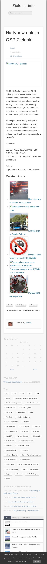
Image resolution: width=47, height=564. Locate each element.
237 (22, 393)
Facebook (21, 19)
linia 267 (36, 431)
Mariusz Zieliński (22, 436)
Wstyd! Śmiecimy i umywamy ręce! (26, 511)
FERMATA (9, 417)
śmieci (8, 479)
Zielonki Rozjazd (32, 474)
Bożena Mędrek (25, 407)
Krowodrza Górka (11, 431)
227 (14, 393)
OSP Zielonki (21, 305)
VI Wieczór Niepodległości (12, 382)
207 (7, 393)
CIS (31, 412)
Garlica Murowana (12, 422)
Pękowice (34, 305)
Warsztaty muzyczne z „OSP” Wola (24, 537)
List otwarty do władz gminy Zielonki (23, 497)
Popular (16, 518)
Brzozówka (21, 412)
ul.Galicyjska (10, 464)
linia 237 (25, 431)
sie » (35, 370)
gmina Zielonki (10, 426)
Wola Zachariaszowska (30, 469)
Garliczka (26, 422)
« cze (12, 370)
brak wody (9, 412)
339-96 (10, 305)
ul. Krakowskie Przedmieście (28, 464)
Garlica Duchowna (24, 417)
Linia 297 (9, 436)
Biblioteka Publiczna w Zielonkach (26, 398)
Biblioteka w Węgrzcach (13, 403)
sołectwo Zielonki (11, 455)
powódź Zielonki (11, 450)
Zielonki (12, 48)
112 (11, 56)
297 (38, 393)
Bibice (8, 398)
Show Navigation (37, 22)
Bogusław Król (10, 407)
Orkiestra (9, 445)
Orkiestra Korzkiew (23, 445)
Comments (26, 518)
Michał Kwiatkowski (27, 441)
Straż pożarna (17, 56)
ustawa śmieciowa (12, 469)
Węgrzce (8, 474)
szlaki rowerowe (11, 460)
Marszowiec (37, 436)
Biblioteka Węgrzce (33, 403)
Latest (7, 518)
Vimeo (26, 19)
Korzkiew (37, 426)
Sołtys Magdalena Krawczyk (31, 455)
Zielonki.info (23, 5)
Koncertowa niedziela (19, 522)
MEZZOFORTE (10, 441)
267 (30, 393)
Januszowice (25, 426)
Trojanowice (26, 460)
